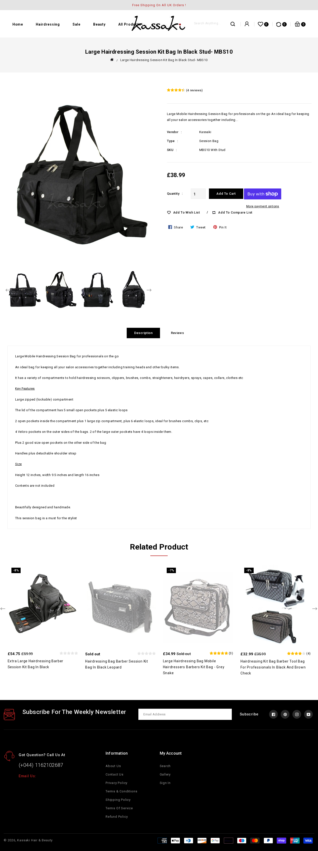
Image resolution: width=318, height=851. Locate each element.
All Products (129, 24)
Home (17, 24)
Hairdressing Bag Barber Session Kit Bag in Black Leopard (116, 664)
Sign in (165, 783)
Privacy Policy (116, 783)
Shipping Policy (118, 800)
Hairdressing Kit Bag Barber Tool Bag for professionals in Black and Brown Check (273, 667)
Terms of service (119, 808)
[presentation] (8, 290)
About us (113, 766)
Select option (286, 602)
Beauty (99, 24)
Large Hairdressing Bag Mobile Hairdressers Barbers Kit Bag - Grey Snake (194, 667)
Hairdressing (48, 24)
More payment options (262, 206)
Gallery (165, 774)
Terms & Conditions (121, 791)
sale (76, 24)
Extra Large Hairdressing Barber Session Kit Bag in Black (36, 664)
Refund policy (117, 816)
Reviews (177, 333)
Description (143, 333)
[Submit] (233, 25)
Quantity (173, 193)
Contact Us (114, 774)
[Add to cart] (53, 602)
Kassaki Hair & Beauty (35, 840)
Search (165, 766)
